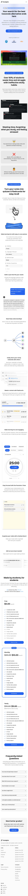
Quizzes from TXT (19, 852)
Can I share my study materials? (9, 795)
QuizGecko (17, 880)
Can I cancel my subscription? (9, 809)
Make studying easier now (14, 31)
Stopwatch (21, 446)
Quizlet (16, 873)
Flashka (16, 878)
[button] (14, 505)
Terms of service (4, 867)
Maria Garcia (10, 421)
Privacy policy (4, 869)
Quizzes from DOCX (19, 854)
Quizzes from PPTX (19, 856)
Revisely (17, 875)
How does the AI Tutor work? (8, 776)
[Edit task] (22, 505)
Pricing (2, 856)
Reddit (4, 893)
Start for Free (14, 642)
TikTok (4, 891)
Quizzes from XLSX (19, 859)
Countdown (14, 446)
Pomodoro (7, 446)
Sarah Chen (10, 411)
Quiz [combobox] (7, 271)
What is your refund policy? (8, 804)
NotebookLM (18, 867)
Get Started (14, 693)
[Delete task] (23, 505)
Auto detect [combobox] (9, 254)
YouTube (4, 889)
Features (3, 854)
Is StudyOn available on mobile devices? (11, 800)
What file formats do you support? (10, 781)
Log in (2, 850)
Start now (14, 830)
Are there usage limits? (7, 790)
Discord (4, 885)
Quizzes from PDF (19, 850)
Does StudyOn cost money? (8, 785)
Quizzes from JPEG (19, 861)
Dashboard (3, 852)
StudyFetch (17, 871)
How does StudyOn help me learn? (10, 771)
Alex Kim (9, 416)
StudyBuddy (18, 869)
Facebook (5, 887)
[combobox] (14, 248)
